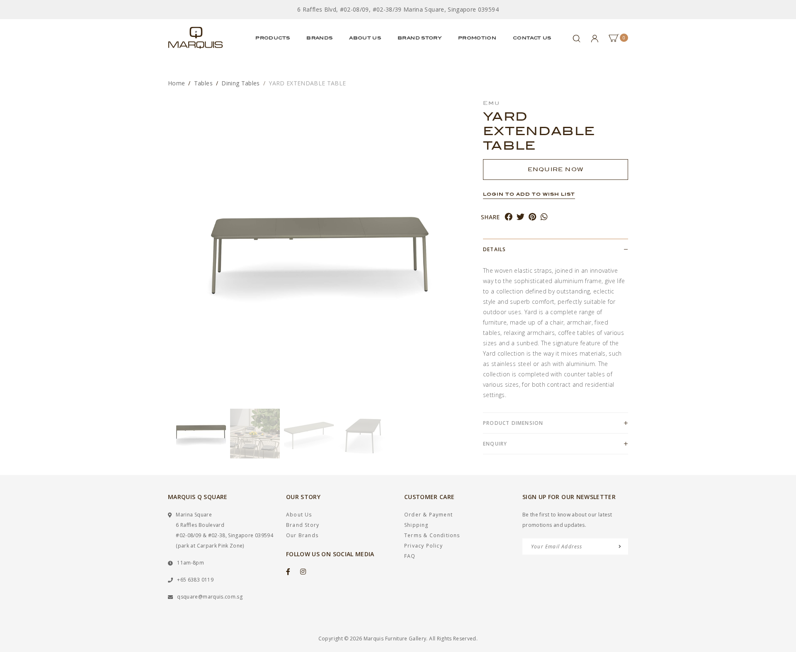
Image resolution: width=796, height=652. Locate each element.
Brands (319, 37)
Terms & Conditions (432, 535)
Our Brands (302, 535)
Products (272, 37)
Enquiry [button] (495, 443)
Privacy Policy (423, 545)
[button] (172, 433)
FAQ (410, 556)
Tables (203, 83)
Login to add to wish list (529, 193)
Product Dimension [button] (513, 423)
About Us (365, 37)
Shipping (416, 524)
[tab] (555, 249)
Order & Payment (428, 514)
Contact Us (532, 37)
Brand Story (420, 37)
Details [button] (494, 249)
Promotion (477, 37)
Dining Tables (240, 83)
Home (176, 83)
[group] (201, 433)
